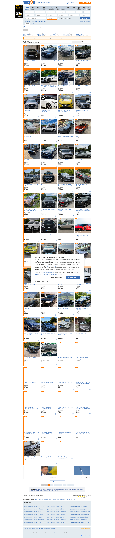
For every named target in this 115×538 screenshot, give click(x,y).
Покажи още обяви (57, 481)
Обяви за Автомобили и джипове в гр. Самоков (78, 519)
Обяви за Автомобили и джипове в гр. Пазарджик (33, 509)
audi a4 (58, 499)
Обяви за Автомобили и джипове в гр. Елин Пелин (79, 522)
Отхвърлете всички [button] (56, 277)
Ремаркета (33, 490)
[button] (42, 281)
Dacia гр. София (79, 34)
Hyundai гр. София (28, 35)
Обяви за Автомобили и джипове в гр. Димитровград (34, 519)
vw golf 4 (54, 499)
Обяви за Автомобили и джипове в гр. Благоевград (56, 511)
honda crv (50, 499)
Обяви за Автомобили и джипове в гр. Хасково (55, 509)
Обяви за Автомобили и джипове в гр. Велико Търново (80, 511)
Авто (37, 26)
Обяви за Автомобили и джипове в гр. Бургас (78, 504)
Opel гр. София (41, 33)
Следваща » (71, 485)
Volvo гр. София (79, 33)
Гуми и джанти (51, 490)
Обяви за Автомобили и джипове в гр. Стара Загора (34, 506)
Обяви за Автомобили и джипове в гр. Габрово (33, 512)
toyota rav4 (46, 499)
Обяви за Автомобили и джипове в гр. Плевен (78, 506)
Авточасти (53, 528)
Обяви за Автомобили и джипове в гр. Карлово (33, 517)
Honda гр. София (67, 31)
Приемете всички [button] (73, 277)
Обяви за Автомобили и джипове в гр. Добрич (78, 512)
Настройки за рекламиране (47, 272)
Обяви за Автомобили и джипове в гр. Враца (55, 506)
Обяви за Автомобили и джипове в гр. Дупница (56, 508)
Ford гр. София (54, 34)
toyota (75, 499)
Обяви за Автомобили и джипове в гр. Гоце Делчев (79, 514)
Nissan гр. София (67, 34)
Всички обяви (30, 26)
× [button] (81, 255)
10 (65, 485)
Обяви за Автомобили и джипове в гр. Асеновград (33, 514)
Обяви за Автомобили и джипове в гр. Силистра (79, 517)
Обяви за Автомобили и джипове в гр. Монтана (56, 516)
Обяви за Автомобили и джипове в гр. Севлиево (79, 520)
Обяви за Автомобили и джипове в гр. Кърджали (79, 516)
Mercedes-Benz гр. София (82, 35)
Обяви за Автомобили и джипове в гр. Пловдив (33, 504)
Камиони (44, 489)
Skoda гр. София (80, 31)
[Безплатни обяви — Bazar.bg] (29, 2)
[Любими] (68, 3)
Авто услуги (57, 490)
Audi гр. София (27, 31)
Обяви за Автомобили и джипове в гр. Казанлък (56, 514)
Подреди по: (69, 41)
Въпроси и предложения (85, 528)
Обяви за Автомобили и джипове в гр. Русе (32, 508)
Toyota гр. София (41, 35)
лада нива (68, 499)
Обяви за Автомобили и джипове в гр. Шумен (32, 511)
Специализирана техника (52, 489)
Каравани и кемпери (72, 489)
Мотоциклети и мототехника (62, 489)
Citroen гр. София (54, 35)
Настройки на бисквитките (41, 274)
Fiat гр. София (27, 34)
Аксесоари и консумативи (43, 490)
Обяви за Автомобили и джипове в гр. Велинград (56, 519)
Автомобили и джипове (46, 26)
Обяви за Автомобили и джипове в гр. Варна (55, 504)
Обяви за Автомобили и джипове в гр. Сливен (78, 508)
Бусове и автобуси (38, 489)
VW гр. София (54, 31)
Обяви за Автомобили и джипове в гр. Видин (55, 517)
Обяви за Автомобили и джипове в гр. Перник (78, 509)
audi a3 (72, 499)
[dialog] (57, 269)
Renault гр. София (54, 33)
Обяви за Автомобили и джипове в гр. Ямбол (32, 516)
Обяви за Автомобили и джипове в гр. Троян (32, 522)
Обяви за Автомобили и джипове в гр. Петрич (33, 520)
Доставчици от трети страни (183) (55, 266)
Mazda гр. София (67, 33)
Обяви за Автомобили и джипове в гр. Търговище (56, 520)
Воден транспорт (80, 489)
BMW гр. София (27, 33)
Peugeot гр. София (41, 34)
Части (36, 490)
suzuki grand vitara (63, 499)
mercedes (36, 499)
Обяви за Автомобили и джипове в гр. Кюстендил (56, 512)
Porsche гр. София (67, 35)
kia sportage (41, 499)
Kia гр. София (40, 31)
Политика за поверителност (55, 274)
